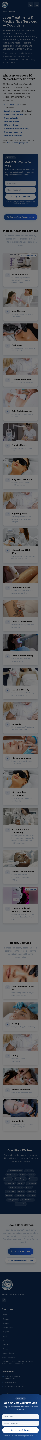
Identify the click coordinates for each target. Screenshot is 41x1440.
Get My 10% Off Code (20, 1430)
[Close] (38, 1397)
